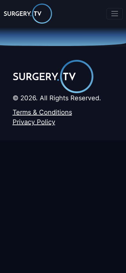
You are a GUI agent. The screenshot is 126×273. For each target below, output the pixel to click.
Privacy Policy (34, 122)
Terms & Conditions (42, 112)
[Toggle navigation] (114, 13)
